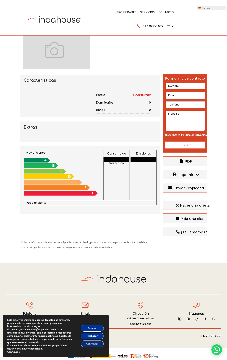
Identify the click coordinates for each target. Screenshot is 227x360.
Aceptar (92, 328)
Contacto (166, 12)
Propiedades (126, 12)
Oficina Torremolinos (140, 318)
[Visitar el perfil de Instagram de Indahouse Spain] (188, 319)
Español (205, 8)
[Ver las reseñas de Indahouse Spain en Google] (214, 319)
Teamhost (208, 336)
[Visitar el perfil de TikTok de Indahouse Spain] (197, 319)
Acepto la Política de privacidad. (188, 135)
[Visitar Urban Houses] (180, 319)
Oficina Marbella (140, 324)
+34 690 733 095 (152, 26)
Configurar (13, 352)
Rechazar (92, 336)
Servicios (147, 12)
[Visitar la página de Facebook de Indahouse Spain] (205, 319)
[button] (216, 349)
